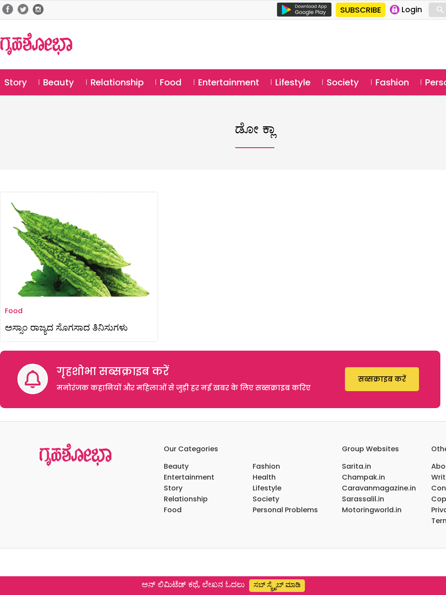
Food (171, 82)
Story (15, 82)
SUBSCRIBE (360, 9)
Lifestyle (293, 82)
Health (264, 477)
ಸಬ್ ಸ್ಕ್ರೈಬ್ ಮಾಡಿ (277, 585)
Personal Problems (285, 510)
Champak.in (363, 477)
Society (343, 82)
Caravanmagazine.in (379, 488)
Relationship (117, 82)
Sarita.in (356, 466)
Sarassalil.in (363, 499)
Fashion (392, 82)
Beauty (58, 82)
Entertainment (228, 82)
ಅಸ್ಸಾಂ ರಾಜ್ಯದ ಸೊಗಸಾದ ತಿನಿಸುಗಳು (66, 327)
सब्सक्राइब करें (382, 379)
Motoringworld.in (372, 510)
